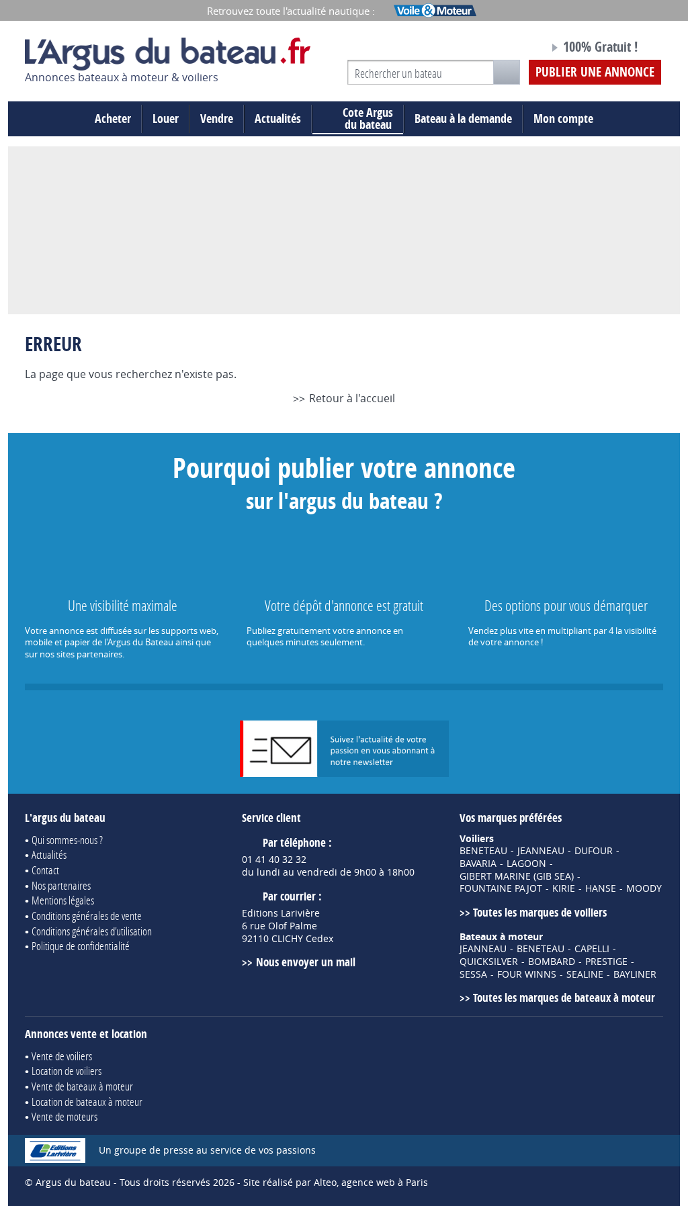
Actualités (278, 118)
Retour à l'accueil (351, 398)
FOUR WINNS (526, 974)
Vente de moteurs (64, 1116)
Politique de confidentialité (81, 946)
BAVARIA (478, 863)
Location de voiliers (66, 1070)
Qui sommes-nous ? (67, 839)
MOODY (644, 888)
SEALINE (584, 974)
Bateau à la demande (463, 118)
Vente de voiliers (62, 1056)
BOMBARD (551, 962)
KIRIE (563, 888)
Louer (166, 118)
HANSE (600, 888)
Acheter (113, 118)
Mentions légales (63, 900)
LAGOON (526, 863)
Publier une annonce (594, 72)
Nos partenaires (61, 885)
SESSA (473, 974)
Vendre (216, 118)
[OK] (506, 72)
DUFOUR (593, 851)
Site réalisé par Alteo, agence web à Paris (335, 1182)
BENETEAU (483, 851)
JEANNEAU (540, 851)
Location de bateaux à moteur (87, 1101)
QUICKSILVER (489, 962)
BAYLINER (634, 974)
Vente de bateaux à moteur (82, 1086)
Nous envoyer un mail (305, 962)
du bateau (368, 119)
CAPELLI (591, 949)
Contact (45, 870)
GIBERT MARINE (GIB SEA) (517, 876)
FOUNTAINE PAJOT (501, 888)
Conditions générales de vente (87, 915)
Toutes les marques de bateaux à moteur (564, 997)
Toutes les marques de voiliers (540, 912)
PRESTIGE (606, 962)
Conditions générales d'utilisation (92, 931)
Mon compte (563, 118)
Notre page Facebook (513, 49)
